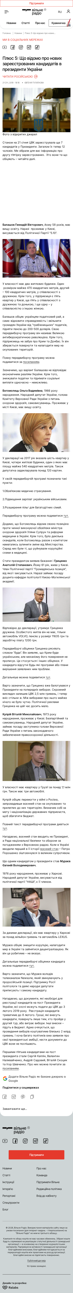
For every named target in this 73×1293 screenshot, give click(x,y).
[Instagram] (25, 1141)
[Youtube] (5, 1141)
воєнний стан (49, 849)
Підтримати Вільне (48, 1182)
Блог (5, 1209)
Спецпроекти (11, 1202)
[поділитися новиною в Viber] (23, 1097)
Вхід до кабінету (46, 1195)
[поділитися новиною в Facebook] (13, 47)
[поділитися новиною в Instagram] (21, 47)
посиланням (11, 1068)
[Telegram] (35, 1141)
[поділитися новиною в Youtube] (5, 47)
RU (60, 12)
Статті (26, 23)
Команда (41, 1175)
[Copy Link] (32, 1097)
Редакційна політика (49, 1189)
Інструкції (8, 1182)
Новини (11, 23)
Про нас (40, 23)
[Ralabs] (14, 1287)
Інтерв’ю (8, 1189)
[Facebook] (15, 1141)
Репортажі (9, 1195)
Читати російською (18, 76)
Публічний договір (36, 1260)
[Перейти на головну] (34, 11)
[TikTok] (45, 1141)
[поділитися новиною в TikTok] (37, 47)
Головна (7, 33)
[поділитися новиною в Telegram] (29, 47)
